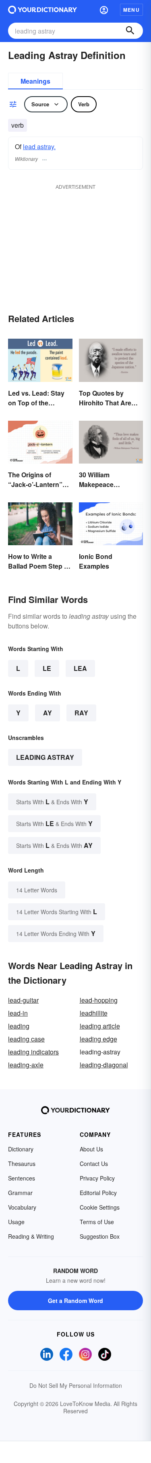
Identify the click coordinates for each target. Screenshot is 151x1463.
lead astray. (39, 146)
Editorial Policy (98, 1193)
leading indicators (33, 1051)
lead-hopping (99, 1000)
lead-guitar (23, 1000)
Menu (131, 9)
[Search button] (130, 30)
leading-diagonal (104, 1064)
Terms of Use (97, 1222)
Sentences (21, 1178)
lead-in (18, 1013)
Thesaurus (21, 1163)
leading (18, 1026)
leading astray (45, 757)
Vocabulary (22, 1207)
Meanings (35, 81)
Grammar (20, 1193)
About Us (91, 1149)
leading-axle (25, 1064)
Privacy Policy (97, 1178)
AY (47, 712)
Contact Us (94, 1163)
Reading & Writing (31, 1236)
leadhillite (94, 1013)
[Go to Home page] (42, 10)
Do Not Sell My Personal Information (75, 1385)
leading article (100, 1026)
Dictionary (20, 1149)
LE (47, 668)
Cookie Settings (100, 1207)
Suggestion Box (100, 1236)
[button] (104, 9)
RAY (81, 712)
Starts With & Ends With (52, 801)
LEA (80, 668)
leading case (26, 1038)
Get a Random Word (75, 1300)
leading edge (98, 1038)
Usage (16, 1222)
